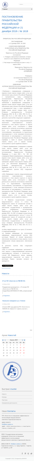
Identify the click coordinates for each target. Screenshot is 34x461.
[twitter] (31, 453)
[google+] (28, 453)
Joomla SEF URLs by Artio (6, 268)
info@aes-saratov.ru (7, 424)
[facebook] (22, 453)
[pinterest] (25, 453)
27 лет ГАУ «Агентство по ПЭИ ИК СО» (13, 281)
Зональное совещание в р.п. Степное (13, 301)
